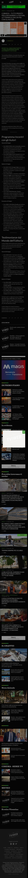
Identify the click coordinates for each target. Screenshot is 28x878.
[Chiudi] (23, 432)
